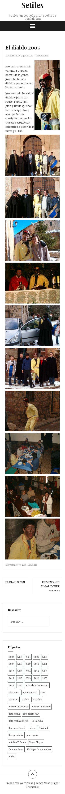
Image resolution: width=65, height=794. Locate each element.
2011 (44, 663)
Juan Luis (28, 55)
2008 (19, 663)
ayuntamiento (30, 692)
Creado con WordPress (19, 783)
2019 (28, 678)
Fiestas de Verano (41, 706)
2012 (11, 671)
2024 (11, 685)
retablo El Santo (17, 742)
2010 (36, 663)
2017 (11, 678)
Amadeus (49, 783)
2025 (19, 685)
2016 (44, 671)
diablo (25, 699)
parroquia (32, 735)
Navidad (43, 728)
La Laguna (37, 720)
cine (43, 692)
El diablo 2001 (15, 582)
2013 (19, 671)
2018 (19, 678)
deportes (14, 699)
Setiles (32, 5)
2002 (11, 656)
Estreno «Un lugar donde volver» (50, 586)
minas (32, 728)
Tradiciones (41, 55)
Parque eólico (16, 735)
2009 (28, 663)
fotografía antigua (18, 720)
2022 (36, 678)
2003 (19, 656)
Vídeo (12, 756)
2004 (28, 656)
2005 (24, 564)
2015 (36, 671)
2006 (44, 656)
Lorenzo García (17, 728)
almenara (14, 692)
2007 (11, 663)
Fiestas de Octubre (19, 706)
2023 (44, 678)
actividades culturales (37, 685)
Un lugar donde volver (39, 749)
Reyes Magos (36, 742)
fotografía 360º (31, 713)
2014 (28, 671)
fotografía (14, 713)
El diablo (32, 564)
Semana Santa (16, 749)
